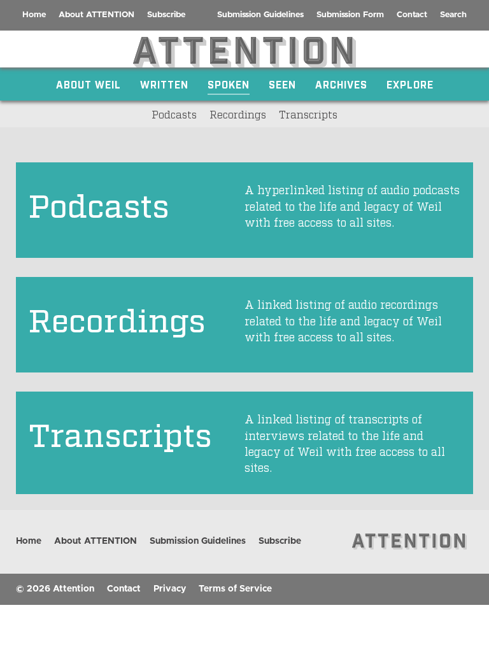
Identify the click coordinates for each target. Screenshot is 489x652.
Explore (410, 84)
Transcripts (308, 114)
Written (164, 84)
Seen (282, 84)
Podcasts (174, 114)
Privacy (169, 589)
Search (453, 15)
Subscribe (166, 15)
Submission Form (350, 15)
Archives (341, 84)
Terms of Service (235, 589)
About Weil (88, 84)
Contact (412, 15)
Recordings (237, 114)
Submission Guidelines (260, 15)
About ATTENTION (96, 15)
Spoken (229, 84)
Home (34, 15)
